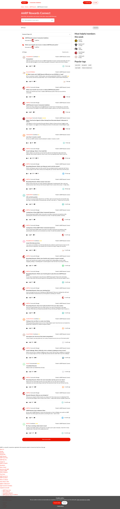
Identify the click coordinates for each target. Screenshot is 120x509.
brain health (77, 67)
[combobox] (37, 20)
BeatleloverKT (81, 44)
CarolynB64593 (29, 56)
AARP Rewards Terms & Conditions (10, 494)
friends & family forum (87, 67)
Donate (1, 451)
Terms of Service (6, 491)
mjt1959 (28, 423)
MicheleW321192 (30, 240)
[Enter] (22, 20)
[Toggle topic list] (69, 34)
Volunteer (2, 452)
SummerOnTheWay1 (30, 72)
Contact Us (2, 461)
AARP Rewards (3, 456)
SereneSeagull (29, 118)
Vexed (80, 48)
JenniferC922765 (30, 318)
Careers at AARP (3, 470)
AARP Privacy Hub (7, 490)
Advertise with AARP (4, 469)
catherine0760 (29, 134)
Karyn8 (27, 363)
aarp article (77, 65)
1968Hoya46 (81, 56)
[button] (60, 506)
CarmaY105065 (29, 334)
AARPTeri (37, 40)
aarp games (84, 65)
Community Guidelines (35, 2)
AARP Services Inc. (4, 476)
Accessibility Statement (8, 493)
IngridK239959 (29, 194)
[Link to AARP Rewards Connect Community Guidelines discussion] (23, 38)
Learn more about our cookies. (83, 499)
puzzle (90, 65)
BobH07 (80, 40)
